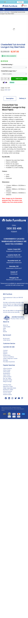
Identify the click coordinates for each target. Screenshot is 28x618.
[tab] (10, 98)
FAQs (4, 328)
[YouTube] (19, 398)
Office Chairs (6, 370)
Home (1, 12)
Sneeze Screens (7, 394)
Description (10, 98)
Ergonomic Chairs (8, 386)
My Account (6, 338)
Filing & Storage (7, 381)
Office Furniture (7, 368)
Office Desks (6, 372)
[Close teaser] (23, 314)
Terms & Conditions (8, 357)
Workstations (6, 373)
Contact (5, 350)
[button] (26, 309)
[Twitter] (15, 398)
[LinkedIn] (9, 398)
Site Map (5, 360)
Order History (6, 340)
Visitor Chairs (6, 375)
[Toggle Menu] (4, 9)
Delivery (5, 352)
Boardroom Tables (8, 389)
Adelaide (16, 305)
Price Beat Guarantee (9, 362)
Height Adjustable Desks (9, 388)
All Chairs (7, 12)
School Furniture (7, 391)
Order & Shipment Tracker (10, 358)
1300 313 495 (14, 228)
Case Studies (6, 327)
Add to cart (19, 78)
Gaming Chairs (7, 385)
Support (5, 353)
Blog (4, 330)
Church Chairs (7, 393)
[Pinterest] (22, 398)
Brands (5, 331)
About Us (5, 325)
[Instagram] (12, 398)
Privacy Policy (6, 355)
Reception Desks (7, 380)
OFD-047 (7, 90)
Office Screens (7, 376)
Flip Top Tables (7, 378)
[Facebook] (6, 398)
